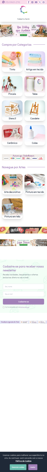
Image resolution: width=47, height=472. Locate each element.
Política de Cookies (23, 461)
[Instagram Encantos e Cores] (32, 2)
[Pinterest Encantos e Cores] (43, 2)
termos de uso (24, 360)
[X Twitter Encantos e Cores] (39, 2)
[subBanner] (23, 233)
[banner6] (23, 31)
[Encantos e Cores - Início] (23, 10)
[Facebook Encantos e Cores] (28, 2)
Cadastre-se (23, 354)
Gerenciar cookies (18, 467)
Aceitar (32, 467)
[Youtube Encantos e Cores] (36, 2)
